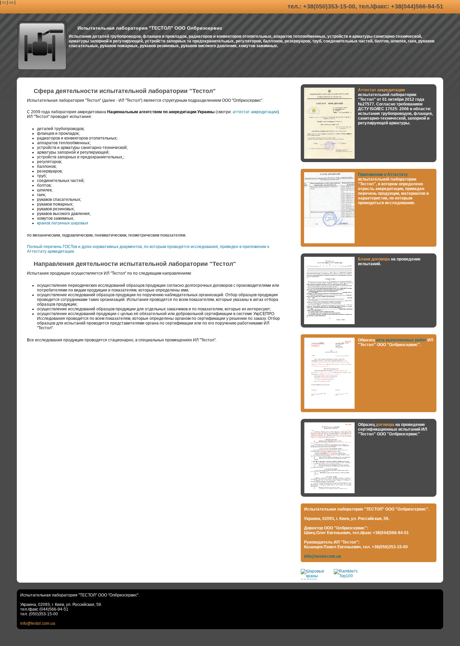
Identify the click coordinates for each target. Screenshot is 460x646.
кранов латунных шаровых (62, 223)
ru (4, 2)
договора (385, 424)
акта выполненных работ (401, 340)
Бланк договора (374, 259)
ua (11, 2)
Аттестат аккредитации (381, 90)
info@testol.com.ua (322, 556)
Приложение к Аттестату (383, 174)
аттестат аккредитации (255, 112)
